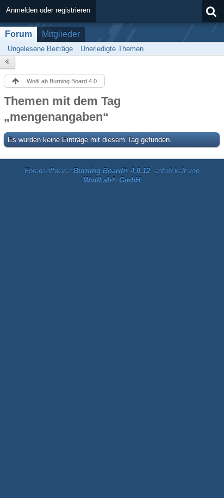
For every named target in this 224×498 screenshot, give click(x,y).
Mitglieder (61, 34)
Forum (18, 34)
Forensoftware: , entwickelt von (112, 175)
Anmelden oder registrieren (48, 10)
